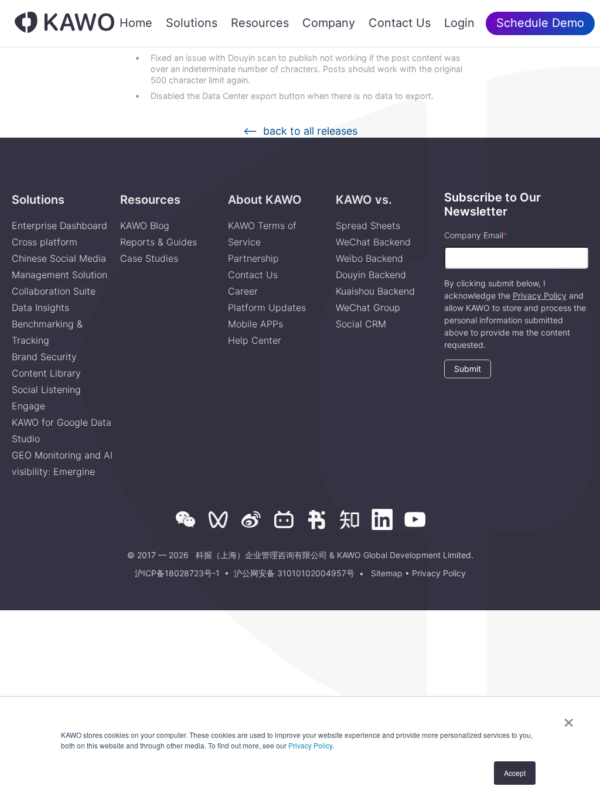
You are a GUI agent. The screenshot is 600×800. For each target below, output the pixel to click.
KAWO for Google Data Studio (61, 430)
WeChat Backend (373, 242)
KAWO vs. (364, 200)
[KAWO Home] (64, 24)
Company (328, 23)
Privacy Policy (310, 745)
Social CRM (361, 324)
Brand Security (44, 357)
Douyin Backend (371, 275)
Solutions (191, 23)
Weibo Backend (369, 258)
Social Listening (46, 389)
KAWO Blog (144, 225)
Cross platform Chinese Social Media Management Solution (59, 258)
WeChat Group (368, 307)
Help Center (254, 340)
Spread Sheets (368, 225)
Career (243, 291)
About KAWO (265, 200)
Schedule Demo (540, 23)
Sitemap (387, 573)
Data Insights (40, 307)
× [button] (568, 718)
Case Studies (149, 258)
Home (136, 23)
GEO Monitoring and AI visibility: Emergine (62, 463)
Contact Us (400, 23)
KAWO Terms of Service (262, 234)
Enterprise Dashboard (59, 225)
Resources (260, 23)
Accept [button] (515, 773)
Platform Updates (267, 307)
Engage (28, 406)
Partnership (253, 258)
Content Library (46, 373)
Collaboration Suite (54, 291)
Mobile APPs (255, 324)
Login (459, 23)
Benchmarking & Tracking (47, 332)
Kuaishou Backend (375, 291)
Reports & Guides (158, 242)
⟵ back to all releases (300, 131)
